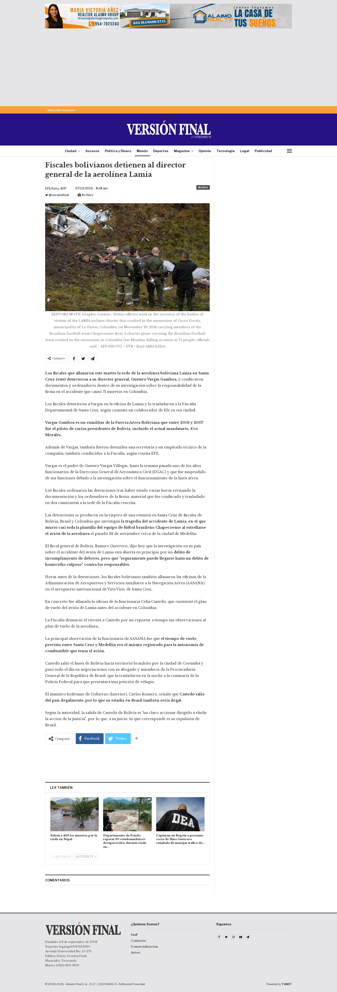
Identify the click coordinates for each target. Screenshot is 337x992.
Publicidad (263, 151)
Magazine (182, 151)
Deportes (160, 151)
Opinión (205, 151)
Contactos (138, 940)
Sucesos (92, 151)
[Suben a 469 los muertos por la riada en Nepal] (74, 814)
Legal (244, 151)
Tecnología (225, 151)
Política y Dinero (118, 151)
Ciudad (70, 151)
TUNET (286, 984)
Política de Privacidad (131, 984)
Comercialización (144, 946)
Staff (134, 934)
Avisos (135, 952)
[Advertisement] (168, 65)
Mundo (142, 151)
